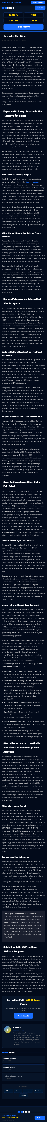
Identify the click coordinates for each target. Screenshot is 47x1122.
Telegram (9, 1090)
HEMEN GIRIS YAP (23, 27)
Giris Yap (40, 7)
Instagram (28, 1090)
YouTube (23, 1095)
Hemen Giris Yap (38, 2)
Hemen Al (40, 1118)
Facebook (38, 1090)
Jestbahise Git (23, 1016)
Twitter (18, 1090)
